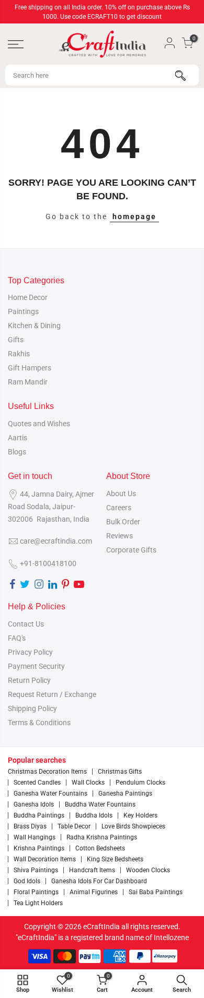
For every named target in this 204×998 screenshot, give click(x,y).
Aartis (17, 438)
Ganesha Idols (34, 804)
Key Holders (140, 815)
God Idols (27, 881)
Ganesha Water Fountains (50, 793)
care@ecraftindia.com (56, 541)
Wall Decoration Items (45, 859)
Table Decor (74, 826)
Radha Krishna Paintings (101, 837)
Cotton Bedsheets (100, 848)
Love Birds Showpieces (133, 826)
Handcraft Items (92, 870)
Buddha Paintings (39, 815)
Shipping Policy (32, 708)
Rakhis (19, 354)
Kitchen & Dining (34, 325)
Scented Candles (37, 782)
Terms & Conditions (39, 722)
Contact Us (26, 624)
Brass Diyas (30, 826)
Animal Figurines (94, 892)
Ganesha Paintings (125, 793)
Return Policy (29, 680)
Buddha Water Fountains (100, 804)
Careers (118, 507)
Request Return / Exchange (52, 694)
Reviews (119, 536)
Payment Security (36, 666)
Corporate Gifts (131, 550)
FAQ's (17, 638)
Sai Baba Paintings (156, 892)
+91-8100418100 (48, 563)
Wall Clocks (88, 782)
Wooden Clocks (148, 870)
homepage (134, 216)
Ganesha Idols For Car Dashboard (99, 881)
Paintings (23, 311)
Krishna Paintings (39, 848)
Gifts (16, 339)
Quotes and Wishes (39, 423)
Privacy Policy (30, 652)
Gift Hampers (29, 368)
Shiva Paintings (36, 870)
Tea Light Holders (38, 903)
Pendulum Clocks (140, 782)
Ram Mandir (28, 382)
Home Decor (28, 297)
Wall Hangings (34, 837)
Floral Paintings (36, 892)
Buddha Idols (93, 815)
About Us (121, 493)
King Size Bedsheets (115, 859)
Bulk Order (123, 522)
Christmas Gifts (120, 771)
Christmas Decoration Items (47, 771)
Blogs (17, 452)
